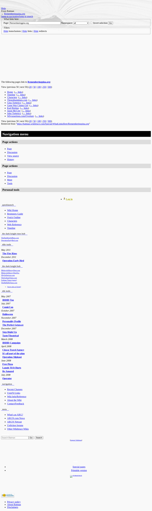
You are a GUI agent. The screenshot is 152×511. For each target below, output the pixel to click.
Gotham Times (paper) (9, 280)
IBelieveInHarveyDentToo (10, 273)
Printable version (79, 470)
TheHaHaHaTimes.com (9, 283)
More (9, 180)
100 (39, 87)
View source (13, 156)
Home (10, 92)
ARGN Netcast (14, 422)
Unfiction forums (15, 425)
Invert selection (100, 23)
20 (30, 87)
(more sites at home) (14, 287)
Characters (12, 97)
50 (34, 87)
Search (5, 434)
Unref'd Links (13, 393)
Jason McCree (13, 110)
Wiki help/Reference (16, 396)
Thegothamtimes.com (17, 100)
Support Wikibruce (76, 440)
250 (44, 87)
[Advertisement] (76, 57)
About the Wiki (14, 400)
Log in (69, 199)
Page (9, 149)
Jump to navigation (10, 16)
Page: (6, 23)
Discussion (12, 152)
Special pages (79, 467)
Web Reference (14, 224)
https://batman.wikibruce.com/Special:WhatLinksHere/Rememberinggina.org (53, 124)
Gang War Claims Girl (17, 105)
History (10, 159)
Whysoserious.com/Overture (20, 116)
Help (3, 8)
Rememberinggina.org (14, 13)
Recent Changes (14, 389)
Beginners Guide (15, 214)
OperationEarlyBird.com (9, 240)
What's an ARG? (15, 414)
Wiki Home (12, 210)
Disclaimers (12, 507)
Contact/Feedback (15, 403)
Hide (6, 31)
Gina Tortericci (14, 102)
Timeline (11, 94)
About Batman (14, 504)
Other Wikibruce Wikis (18, 429)
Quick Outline (13, 217)
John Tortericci (14, 113)
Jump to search (26, 16)
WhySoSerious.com (8, 275)
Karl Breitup (13, 108)
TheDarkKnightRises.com (10, 238)
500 (49, 87)
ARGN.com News (16, 418)
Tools (9, 183)
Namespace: (67, 23)
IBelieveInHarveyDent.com (10, 270)
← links (18, 92)
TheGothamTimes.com (9, 278)
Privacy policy (14, 502)
